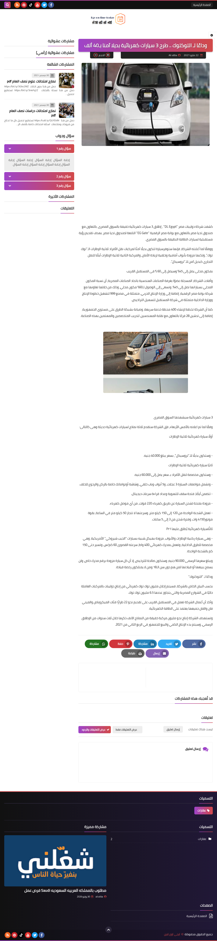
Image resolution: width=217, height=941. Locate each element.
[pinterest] (24, 5)
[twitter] (44, 5)
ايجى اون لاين (172, 934)
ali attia (99, 896)
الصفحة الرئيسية (202, 4)
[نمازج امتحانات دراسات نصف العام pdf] (66, 110)
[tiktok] (31, 5)
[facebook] (51, 5)
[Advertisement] (145, 190)
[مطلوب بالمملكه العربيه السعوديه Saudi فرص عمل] (55, 860)
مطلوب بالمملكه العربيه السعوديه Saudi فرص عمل (65, 890)
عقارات (202, 810)
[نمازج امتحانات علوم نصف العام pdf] (66, 80)
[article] (114, 677)
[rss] (17, 5)
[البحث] (7, 5)
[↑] (108, 930)
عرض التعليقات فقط (126, 729)
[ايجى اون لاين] (108, 19)
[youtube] (37, 5)
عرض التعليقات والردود (94, 729)
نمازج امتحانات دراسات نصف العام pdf (32, 112)
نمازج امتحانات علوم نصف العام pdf (31, 81)
